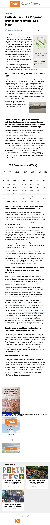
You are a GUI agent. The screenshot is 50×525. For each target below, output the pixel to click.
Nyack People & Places (7, 414)
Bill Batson (9, 486)
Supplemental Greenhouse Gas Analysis (32, 134)
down (15, 81)
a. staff (10, 30)
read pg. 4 (18, 106)
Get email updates (32, 520)
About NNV (22, 520)
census (21, 232)
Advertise (26, 520)
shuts (12, 81)
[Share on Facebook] (36, 30)
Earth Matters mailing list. (25, 375)
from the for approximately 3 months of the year (29, 245)
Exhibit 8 (16, 134)
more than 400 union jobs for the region (24, 337)
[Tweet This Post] (39, 30)
